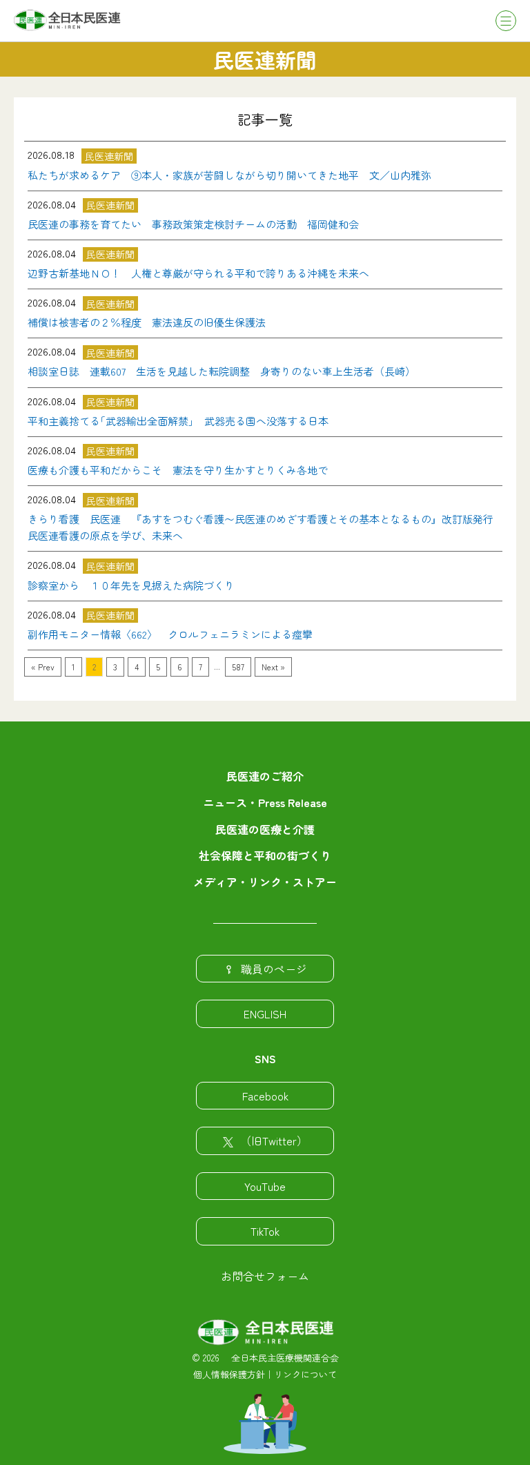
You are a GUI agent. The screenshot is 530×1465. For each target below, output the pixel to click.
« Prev (43, 666)
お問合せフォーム (265, 1276)
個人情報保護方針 (229, 1374)
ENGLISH (265, 1013)
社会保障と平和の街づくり (265, 855)
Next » (273, 666)
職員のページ (274, 968)
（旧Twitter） (274, 1140)
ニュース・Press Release (265, 802)
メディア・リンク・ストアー (265, 881)
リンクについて (305, 1374)
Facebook (265, 1095)
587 (238, 666)
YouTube (265, 1186)
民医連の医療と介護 (265, 829)
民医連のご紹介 (265, 776)
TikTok (265, 1231)
